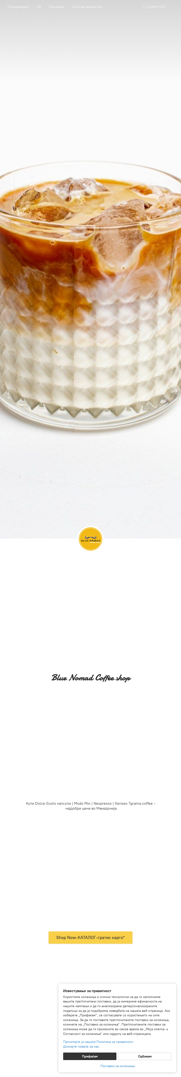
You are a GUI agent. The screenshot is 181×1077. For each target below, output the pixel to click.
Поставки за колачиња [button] (117, 1066)
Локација (56, 7)
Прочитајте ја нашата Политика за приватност (98, 1042)
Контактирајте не (87, 7)
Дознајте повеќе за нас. (81, 1047)
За (39, 7)
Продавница (18, 7)
